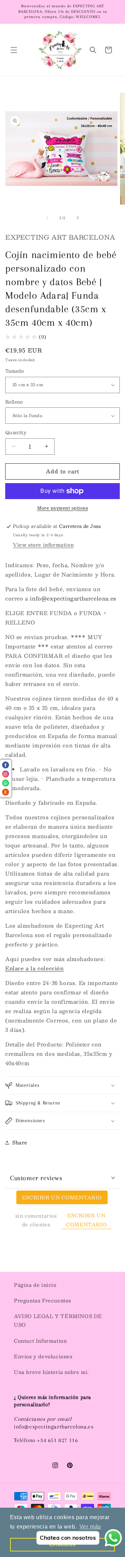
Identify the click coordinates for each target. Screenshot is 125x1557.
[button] (14, 50)
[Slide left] (47, 217)
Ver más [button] (90, 1527)
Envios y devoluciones (43, 1356)
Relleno (14, 402)
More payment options (62, 508)
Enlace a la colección (34, 968)
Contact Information (40, 1340)
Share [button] (19, 1142)
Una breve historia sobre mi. (51, 1372)
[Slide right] (77, 217)
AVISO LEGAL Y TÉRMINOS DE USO (58, 1320)
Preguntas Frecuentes (42, 1300)
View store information (43, 544)
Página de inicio (35, 1285)
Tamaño (14, 371)
